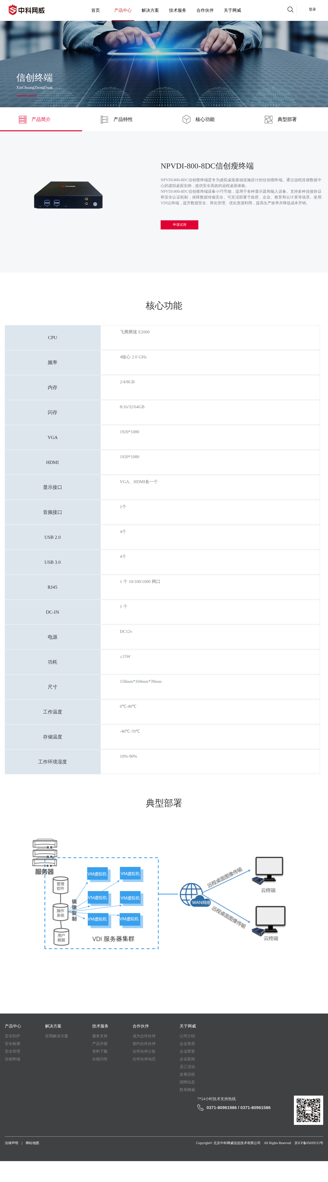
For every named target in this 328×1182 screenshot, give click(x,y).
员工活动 (187, 1067)
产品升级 (100, 1044)
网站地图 (32, 1143)
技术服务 (177, 10)
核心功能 (205, 119)
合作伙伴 (205, 10)
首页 (95, 10)
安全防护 (12, 1036)
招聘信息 (187, 1082)
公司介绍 (187, 1036)
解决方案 (150, 10)
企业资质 (187, 1044)
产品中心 (123, 10)
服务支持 (100, 1036)
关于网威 (232, 10)
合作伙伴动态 (144, 1059)
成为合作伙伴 (144, 1036)
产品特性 (123, 119)
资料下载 (100, 1051)
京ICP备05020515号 (308, 1143)
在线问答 (100, 1059)
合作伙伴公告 (144, 1051)
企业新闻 (187, 1059)
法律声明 (11, 1143)
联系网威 (187, 1090)
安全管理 (12, 1051)
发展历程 (187, 1074)
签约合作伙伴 (144, 1044)
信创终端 (12, 1059)
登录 (312, 9)
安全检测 (12, 1044)
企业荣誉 (187, 1051)
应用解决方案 (56, 1036)
